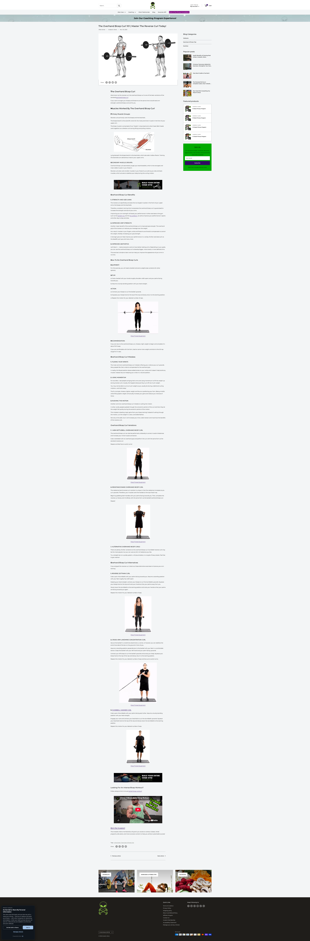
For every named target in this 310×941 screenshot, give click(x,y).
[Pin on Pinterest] (120, 846)
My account (194, 6)
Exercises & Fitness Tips (189, 42)
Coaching (132, 12)
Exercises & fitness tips (127, 842)
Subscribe (197, 163)
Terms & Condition (168, 906)
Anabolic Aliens (197, 106)
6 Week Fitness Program (199, 108)
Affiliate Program (168, 915)
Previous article (116, 856)
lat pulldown (133, 216)
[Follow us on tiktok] (201, 906)
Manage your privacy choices (171, 925)
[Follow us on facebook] (188, 906)
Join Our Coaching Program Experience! (155, 18)
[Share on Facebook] (116, 846)
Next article (161, 856)
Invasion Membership (169, 920)
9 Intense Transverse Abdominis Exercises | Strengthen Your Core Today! (202, 65)
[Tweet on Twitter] (113, 82)
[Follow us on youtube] (197, 906)
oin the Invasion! (118, 828)
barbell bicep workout (135, 791)
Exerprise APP (162, 12)
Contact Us (166, 917)
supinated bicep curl (122, 97)
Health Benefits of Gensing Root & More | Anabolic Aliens (202, 56)
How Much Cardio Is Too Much (201, 73)
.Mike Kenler (101, 29)
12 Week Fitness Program (199, 136)
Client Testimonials (144, 12)
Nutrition (185, 46)
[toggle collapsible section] (127, 916)
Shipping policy (167, 910)
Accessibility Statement (169, 922)
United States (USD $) (104, 932)
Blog (153, 12)
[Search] (119, 5)
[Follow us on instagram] (194, 906)
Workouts (186, 38)
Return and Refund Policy (170, 913)
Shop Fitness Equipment (138, 336)
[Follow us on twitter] (191, 906)
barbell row (121, 216)
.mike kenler (117, 842)
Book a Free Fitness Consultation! (179, 12)
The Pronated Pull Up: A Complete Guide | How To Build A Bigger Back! (202, 82)
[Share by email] (116, 82)
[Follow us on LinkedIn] (204, 906)
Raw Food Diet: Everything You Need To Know (201, 91)
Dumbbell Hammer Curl (121, 710)
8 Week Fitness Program (199, 118)
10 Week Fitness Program (199, 127)
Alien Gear (122, 12)
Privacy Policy (167, 908)
